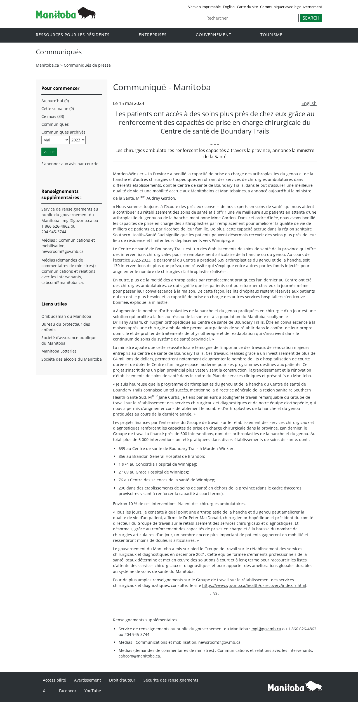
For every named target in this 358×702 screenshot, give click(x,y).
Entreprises (153, 35)
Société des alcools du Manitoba (71, 359)
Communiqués (55, 124)
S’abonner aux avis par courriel (70, 163)
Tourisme (271, 35)
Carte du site (247, 6)
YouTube (92, 690)
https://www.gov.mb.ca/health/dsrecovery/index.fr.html (254, 585)
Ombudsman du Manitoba (66, 316)
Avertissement (87, 680)
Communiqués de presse (87, 65)
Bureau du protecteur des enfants (65, 326)
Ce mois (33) (52, 116)
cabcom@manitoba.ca (139, 656)
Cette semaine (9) (57, 108)
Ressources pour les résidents (73, 35)
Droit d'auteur (122, 680)
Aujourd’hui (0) (55, 100)
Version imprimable (204, 6)
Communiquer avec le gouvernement (291, 6)
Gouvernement (213, 35)
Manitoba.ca (47, 65)
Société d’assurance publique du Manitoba (68, 340)
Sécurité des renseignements (170, 680)
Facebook (67, 690)
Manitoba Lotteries (59, 351)
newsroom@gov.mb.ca (219, 642)
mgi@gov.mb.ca (266, 628)
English (229, 6)
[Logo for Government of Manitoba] (66, 17)
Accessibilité (54, 680)
